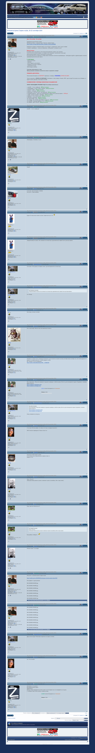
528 (14, 129)
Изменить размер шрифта (86, 17)
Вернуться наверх (86, 103)
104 (14, 566)
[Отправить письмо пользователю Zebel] (8, 321)
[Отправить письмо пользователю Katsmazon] (8, 233)
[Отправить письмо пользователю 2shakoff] (8, 499)
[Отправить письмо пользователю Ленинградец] (8, 59)
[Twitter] (35, 17)
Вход (86, 15)
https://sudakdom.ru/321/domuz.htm (34, 384)
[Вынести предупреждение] (80, 36)
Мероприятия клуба (18, 17)
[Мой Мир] (38, 17)
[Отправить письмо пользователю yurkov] (8, 374)
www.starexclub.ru (50, 743)
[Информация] (82, 36)
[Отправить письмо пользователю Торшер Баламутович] (8, 282)
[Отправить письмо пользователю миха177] (8, 183)
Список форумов (11, 17)
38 (13, 180)
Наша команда (77, 739)
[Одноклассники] (36, 17)
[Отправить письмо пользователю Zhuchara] (8, 351)
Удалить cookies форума (69, 739)
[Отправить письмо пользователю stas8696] (8, 471)
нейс (9, 510)
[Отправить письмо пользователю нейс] (8, 520)
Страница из (82, 33)
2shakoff (35, 546)
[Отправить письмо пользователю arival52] (8, 132)
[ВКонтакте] (33, 17)
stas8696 (35, 452)
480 (14, 231)
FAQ (78, 15)
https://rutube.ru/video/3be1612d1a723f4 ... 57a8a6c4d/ (38, 362)
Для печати (83, 17)
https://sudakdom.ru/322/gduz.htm (34, 385)
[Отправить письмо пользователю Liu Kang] (8, 447)
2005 (14, 55)
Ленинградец (10, 47)
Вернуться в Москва (11, 718)
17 (13, 469)
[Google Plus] (41, 17)
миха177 (35, 164)
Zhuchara (35, 326)
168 (14, 230)
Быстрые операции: (68, 720)
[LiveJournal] (40, 17)
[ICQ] (10, 499)
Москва (30, 17)
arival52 (35, 106)
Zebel (35, 309)
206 (14, 496)
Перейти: (52, 718)
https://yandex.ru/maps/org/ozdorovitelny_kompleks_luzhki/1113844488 (41, 44)
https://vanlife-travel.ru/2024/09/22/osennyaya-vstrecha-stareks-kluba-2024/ (42, 578)
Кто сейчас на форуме (17, 723)
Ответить (9, 33)
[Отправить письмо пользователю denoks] (8, 207)
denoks (35, 188)
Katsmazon (36, 212)
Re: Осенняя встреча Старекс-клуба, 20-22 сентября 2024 (41, 105)
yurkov (35, 356)
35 (13, 348)
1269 (14, 130)
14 (13, 444)
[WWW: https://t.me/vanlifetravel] (10, 59)
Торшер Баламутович (37, 264)
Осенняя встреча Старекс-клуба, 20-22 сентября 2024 (24, 30)
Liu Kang (35, 425)
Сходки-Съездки (25, 17)
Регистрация (82, 15)
